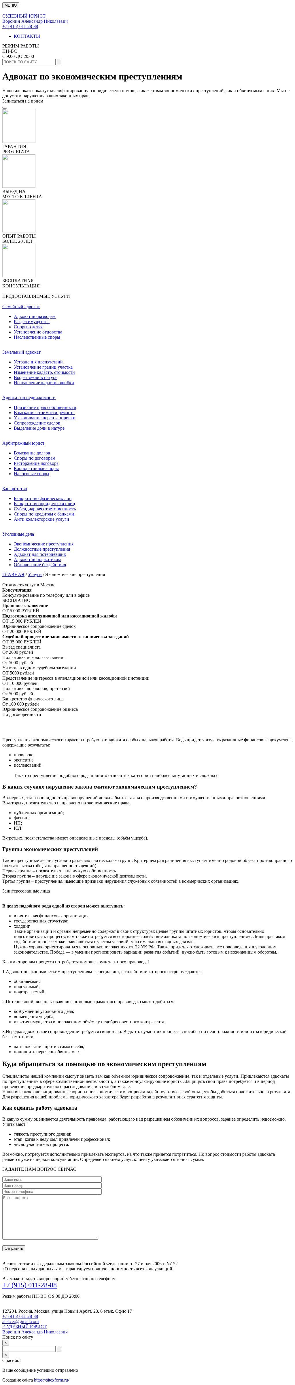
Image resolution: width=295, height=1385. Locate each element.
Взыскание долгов (32, 452)
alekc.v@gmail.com (20, 1321)
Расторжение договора (36, 463)
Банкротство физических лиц (43, 498)
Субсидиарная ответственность (45, 508)
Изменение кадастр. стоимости (44, 372)
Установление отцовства (38, 331)
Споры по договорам (34, 458)
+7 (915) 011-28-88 (20, 26)
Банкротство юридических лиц (44, 503)
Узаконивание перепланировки (44, 417)
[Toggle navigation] (4, 108)
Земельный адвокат (21, 352)
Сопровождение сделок (37, 422)
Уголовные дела (18, 534)
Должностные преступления (42, 549)
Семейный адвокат (21, 306)
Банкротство (14, 488)
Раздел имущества (32, 321)
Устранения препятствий (38, 361)
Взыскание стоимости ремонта (44, 412)
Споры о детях (28, 326)
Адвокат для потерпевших (40, 554)
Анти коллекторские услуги (41, 519)
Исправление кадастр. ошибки (44, 382)
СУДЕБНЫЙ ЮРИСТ (35, 1329)
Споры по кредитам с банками (44, 513)
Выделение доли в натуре (39, 428)
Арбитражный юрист (23, 443)
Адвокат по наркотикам (37, 559)
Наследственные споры (37, 337)
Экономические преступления (43, 543)
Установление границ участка (43, 367)
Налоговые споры (31, 473)
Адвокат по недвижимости (29, 397)
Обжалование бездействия (40, 564)
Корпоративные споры (36, 468)
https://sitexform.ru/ (51, 1380)
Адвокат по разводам (35, 316)
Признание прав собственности (45, 407)
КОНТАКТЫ (27, 36)
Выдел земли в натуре (35, 377)
